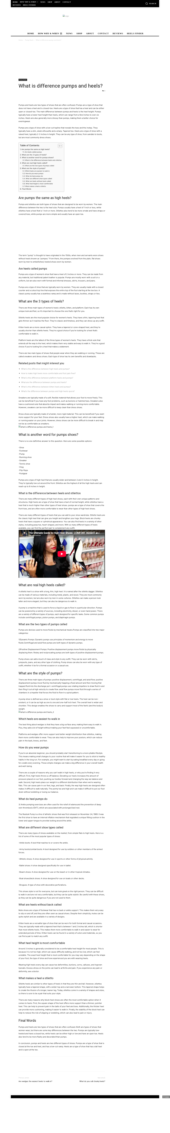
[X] (26, 96)
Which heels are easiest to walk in (37, 171)
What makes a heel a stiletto (35, 186)
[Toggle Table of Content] (59, 146)
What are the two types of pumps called (39, 166)
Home (21, 40)
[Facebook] (21, 96)
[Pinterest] (32, 96)
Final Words (26, 189)
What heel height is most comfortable (39, 184)
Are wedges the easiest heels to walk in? (35, 1081)
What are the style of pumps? (33, 168)
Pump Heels (29, 40)
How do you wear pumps (34, 173)
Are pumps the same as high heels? (35, 149)
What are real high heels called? (34, 163)
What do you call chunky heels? (92, 1081)
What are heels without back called (38, 181)
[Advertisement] (85, 60)
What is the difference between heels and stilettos (43, 160)
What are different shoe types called (39, 178)
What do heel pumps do (34, 176)
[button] (150, 3)
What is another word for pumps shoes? (38, 158)
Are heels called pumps (33, 152)
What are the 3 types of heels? (34, 155)
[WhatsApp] (38, 96)
